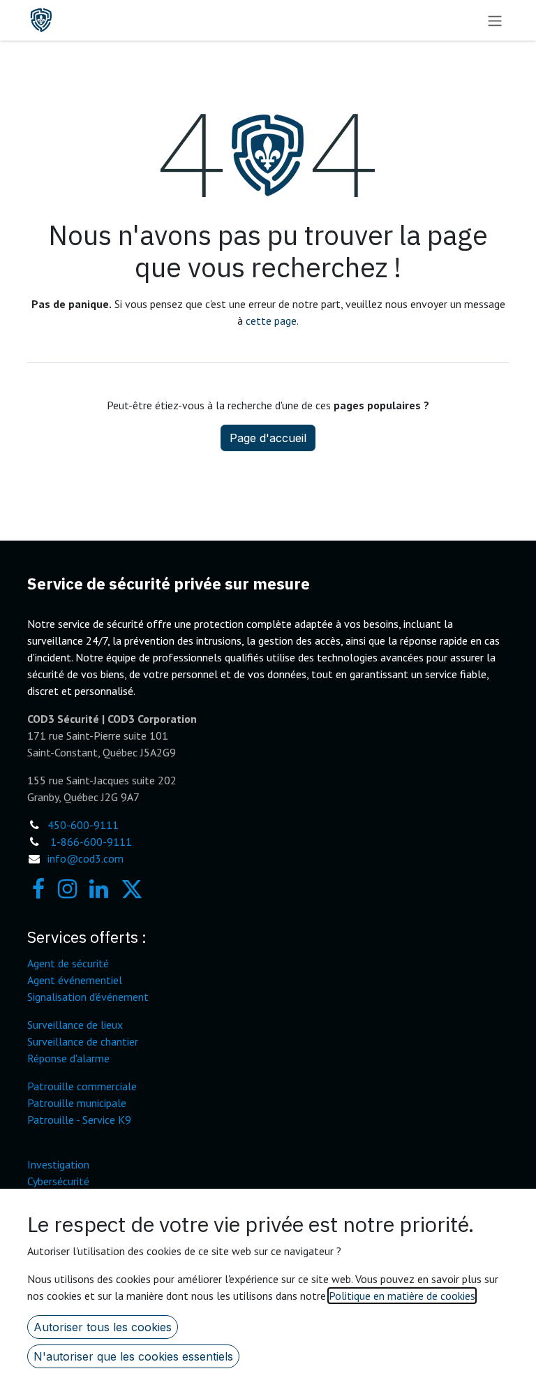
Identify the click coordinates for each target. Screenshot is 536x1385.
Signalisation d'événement (88, 997)
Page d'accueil (268, 438)
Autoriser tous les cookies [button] (103, 1327)
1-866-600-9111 (91, 842)
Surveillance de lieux (75, 1025)
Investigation (58, 1164)
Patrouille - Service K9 (79, 1120)
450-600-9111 (83, 825)
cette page (271, 321)
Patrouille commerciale (82, 1086)
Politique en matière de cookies (402, 1296)
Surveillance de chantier (82, 1041)
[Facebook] (38, 889)
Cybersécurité (58, 1181)
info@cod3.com (85, 858)
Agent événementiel (74, 980)
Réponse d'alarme (68, 1058)
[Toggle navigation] (495, 20)
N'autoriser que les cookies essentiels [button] (133, 1356)
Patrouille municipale (76, 1103)
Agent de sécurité (68, 963)
